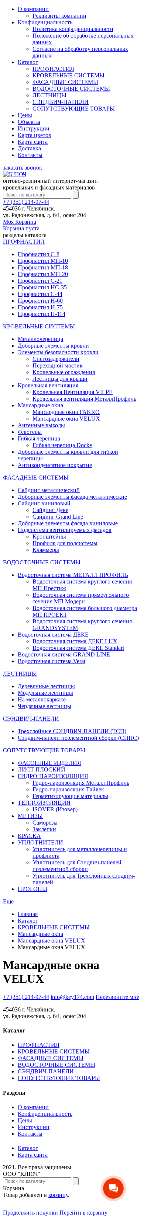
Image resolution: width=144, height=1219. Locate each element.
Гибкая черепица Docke (62, 445)
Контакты (30, 155)
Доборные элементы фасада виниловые (68, 523)
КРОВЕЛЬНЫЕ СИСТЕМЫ (68, 75)
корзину (58, 1195)
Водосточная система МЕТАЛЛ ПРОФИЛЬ (73, 575)
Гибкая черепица (39, 438)
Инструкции (33, 128)
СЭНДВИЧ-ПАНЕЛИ (60, 102)
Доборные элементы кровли (53, 345)
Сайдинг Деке (50, 510)
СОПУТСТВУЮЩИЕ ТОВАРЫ (73, 108)
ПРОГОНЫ (32, 889)
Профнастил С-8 (38, 254)
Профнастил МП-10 (43, 261)
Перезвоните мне (117, 997)
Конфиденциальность (45, 22)
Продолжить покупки (30, 1212)
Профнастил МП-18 (43, 267)
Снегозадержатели (55, 359)
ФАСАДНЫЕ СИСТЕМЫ (65, 82)
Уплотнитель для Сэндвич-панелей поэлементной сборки (76, 865)
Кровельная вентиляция (48, 385)
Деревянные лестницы (46, 686)
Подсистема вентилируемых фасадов (65, 530)
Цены (25, 115)
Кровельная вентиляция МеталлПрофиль (84, 399)
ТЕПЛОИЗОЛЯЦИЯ (44, 803)
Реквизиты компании (59, 16)
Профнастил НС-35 (42, 287)
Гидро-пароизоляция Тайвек (68, 789)
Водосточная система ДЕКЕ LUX (74, 641)
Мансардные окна (40, 405)
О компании (33, 9)
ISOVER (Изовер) (55, 809)
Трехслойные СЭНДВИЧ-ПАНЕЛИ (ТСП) (72, 731)
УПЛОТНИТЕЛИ (40, 842)
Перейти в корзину (83, 1212)
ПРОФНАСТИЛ (53, 69)
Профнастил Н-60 (40, 300)
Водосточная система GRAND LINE (64, 654)
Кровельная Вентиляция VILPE (72, 392)
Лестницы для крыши (60, 379)
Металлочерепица (40, 339)
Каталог (28, 62)
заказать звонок (22, 167)
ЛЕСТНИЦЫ (49, 95)
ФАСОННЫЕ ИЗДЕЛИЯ (49, 763)
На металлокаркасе (42, 699)
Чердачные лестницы (44, 706)
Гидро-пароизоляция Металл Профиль (80, 783)
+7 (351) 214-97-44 (26, 202)
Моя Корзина (21, 225)
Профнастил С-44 (40, 294)
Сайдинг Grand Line (57, 516)
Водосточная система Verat (51, 661)
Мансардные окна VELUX (66, 418)
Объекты (29, 122)
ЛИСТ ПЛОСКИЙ (41, 769)
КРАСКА (29, 836)
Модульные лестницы (45, 693)
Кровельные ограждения (63, 372)
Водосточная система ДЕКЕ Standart (78, 648)
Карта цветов (34, 135)
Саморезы (45, 822)
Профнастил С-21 (40, 281)
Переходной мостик (57, 365)
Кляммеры (45, 550)
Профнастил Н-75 (40, 307)
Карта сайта (33, 142)
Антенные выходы (41, 425)
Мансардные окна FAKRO (66, 412)
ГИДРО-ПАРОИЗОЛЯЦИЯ (53, 776)
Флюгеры (30, 432)
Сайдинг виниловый (44, 503)
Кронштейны (49, 536)
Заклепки (44, 829)
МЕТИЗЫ (30, 816)
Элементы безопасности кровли (58, 352)
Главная (28, 914)
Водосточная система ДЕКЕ (53, 634)
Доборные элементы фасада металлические (72, 497)
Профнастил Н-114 (41, 314)
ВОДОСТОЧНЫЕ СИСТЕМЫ (71, 89)
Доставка (29, 148)
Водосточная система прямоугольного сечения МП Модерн (80, 598)
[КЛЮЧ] (14, 174)
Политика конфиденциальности (72, 29)
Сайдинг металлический (49, 490)
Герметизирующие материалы (70, 796)
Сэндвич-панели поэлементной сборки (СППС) (78, 738)
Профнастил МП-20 (43, 274)
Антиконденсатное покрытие (55, 465)
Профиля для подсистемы (64, 543)
